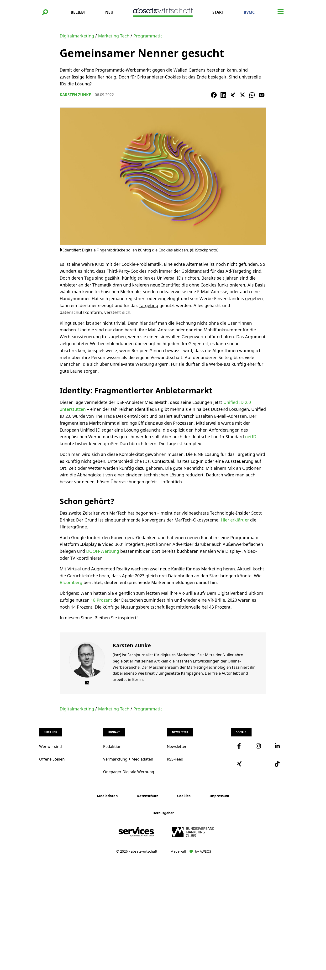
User (232, 323)
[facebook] (240, 746)
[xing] (240, 764)
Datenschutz (147, 795)
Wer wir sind (50, 746)
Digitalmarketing (77, 36)
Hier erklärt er (235, 520)
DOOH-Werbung (102, 551)
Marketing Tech (113, 36)
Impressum (219, 795)
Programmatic (148, 36)
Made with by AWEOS (190, 851)
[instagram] (258, 746)
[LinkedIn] (223, 95)
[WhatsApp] (252, 95)
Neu (109, 12)
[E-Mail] (261, 95)
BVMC (249, 12)
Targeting (148, 305)
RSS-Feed (175, 759)
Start (218, 12)
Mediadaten (107, 795)
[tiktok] (277, 764)
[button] (45, 12)
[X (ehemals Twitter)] (242, 95)
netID (250, 436)
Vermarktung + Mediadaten (128, 759)
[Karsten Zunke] (87, 660)
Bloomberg (71, 582)
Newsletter (177, 746)
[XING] (233, 95)
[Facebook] (214, 95)
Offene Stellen (52, 759)
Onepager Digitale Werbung (128, 771)
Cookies (183, 795)
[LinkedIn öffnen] (87, 682)
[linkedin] (277, 746)
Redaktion (112, 746)
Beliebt (78, 12)
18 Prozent (101, 600)
